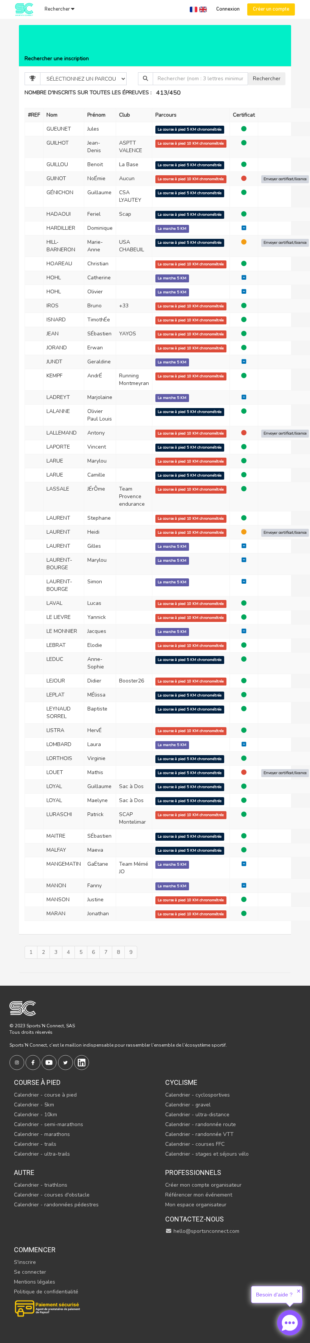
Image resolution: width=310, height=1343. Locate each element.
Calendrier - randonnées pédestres (56, 1204)
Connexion (228, 9)
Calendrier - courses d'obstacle (52, 1194)
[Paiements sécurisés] (48, 1307)
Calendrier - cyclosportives (197, 1094)
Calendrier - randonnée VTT (199, 1134)
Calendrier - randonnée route (200, 1124)
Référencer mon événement (198, 1194)
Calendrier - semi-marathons (48, 1124)
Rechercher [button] (58, 9)
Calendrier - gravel (188, 1104)
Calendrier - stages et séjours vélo (207, 1154)
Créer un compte (271, 9)
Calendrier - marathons (42, 1134)
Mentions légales (34, 1281)
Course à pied (37, 1082)
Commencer (35, 1250)
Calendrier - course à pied (45, 1094)
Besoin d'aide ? (274, 1295)
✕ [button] (298, 1291)
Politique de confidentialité (46, 1291)
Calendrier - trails (35, 1144)
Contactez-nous (194, 1219)
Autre (24, 1172)
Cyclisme (181, 1082)
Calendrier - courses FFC (195, 1144)
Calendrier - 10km (35, 1114)
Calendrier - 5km (34, 1104)
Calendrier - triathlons (40, 1185)
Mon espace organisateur (195, 1204)
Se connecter (30, 1272)
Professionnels (193, 1172)
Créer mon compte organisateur (203, 1185)
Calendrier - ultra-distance (197, 1114)
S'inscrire (25, 1262)
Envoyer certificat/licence (285, 179)
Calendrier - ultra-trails (42, 1154)
